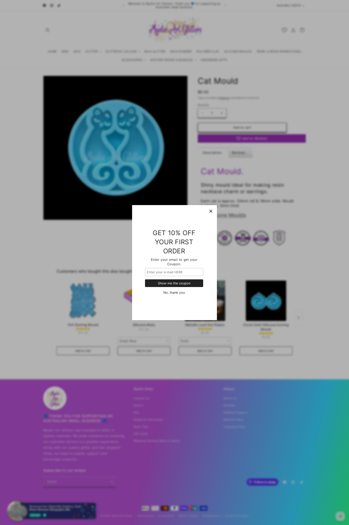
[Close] (211, 211)
